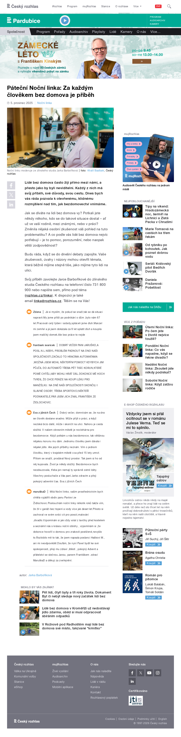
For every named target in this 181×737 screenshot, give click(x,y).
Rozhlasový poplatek (104, 697)
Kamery (154, 24)
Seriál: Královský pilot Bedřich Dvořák (158, 267)
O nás (141, 32)
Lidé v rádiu (98, 681)
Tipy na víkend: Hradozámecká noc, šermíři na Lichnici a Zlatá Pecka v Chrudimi (158, 214)
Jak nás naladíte (101, 671)
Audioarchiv (157, 20)
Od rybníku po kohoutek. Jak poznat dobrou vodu (156, 250)
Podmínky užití (146, 719)
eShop (18, 687)
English (162, 719)
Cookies (110, 719)
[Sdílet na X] (11, 195)
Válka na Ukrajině (25, 671)
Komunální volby (25, 676)
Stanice (105, 6)
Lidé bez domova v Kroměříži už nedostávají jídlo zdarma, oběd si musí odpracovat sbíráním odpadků (76, 612)
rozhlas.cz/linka (39, 295)
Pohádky (131, 156)
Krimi (129, 150)
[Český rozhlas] (22, 6)
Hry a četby (132, 144)
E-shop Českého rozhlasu (144, 404)
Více (155, 32)
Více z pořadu (134, 322)
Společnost (16, 32)
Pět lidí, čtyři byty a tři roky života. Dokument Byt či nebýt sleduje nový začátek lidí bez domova (76, 596)
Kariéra (95, 687)
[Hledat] (169, 6)
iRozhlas (57, 6)
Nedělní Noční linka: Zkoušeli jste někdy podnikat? (159, 368)
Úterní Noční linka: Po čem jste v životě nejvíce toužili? (159, 333)
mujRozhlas (89, 6)
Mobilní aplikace (62, 687)
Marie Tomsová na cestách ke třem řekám (159, 233)
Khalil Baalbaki (95, 170)
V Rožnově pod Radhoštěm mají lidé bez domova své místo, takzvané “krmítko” (73, 626)
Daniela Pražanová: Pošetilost (153, 283)
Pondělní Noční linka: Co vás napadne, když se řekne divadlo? (158, 351)
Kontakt (95, 692)
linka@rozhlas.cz (48, 301)
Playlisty (98, 32)
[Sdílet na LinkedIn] (11, 204)
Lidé (113, 32)
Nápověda (97, 676)
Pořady (59, 32)
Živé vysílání (133, 169)
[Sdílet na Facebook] (11, 185)
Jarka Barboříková (40, 575)
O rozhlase (121, 6)
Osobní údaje (126, 719)
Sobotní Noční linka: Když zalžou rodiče (159, 384)
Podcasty (58, 681)
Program (72, 6)
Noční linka (44, 103)
